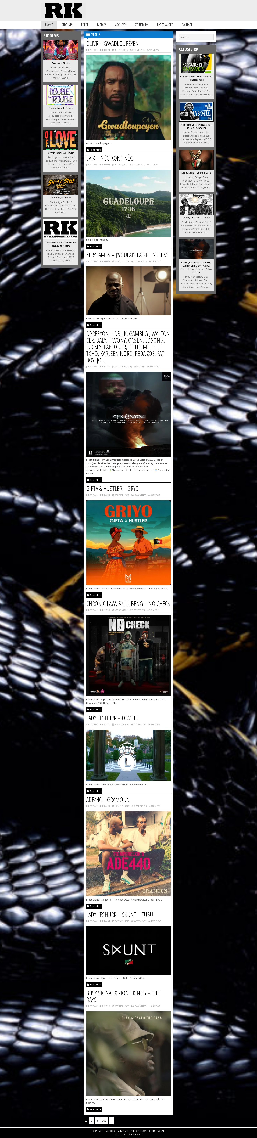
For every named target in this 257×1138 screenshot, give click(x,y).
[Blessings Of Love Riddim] (60, 148)
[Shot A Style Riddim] (60, 193)
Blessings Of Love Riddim (61, 152)
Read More (95, 149)
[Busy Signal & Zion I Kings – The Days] (128, 1095)
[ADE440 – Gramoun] (128, 895)
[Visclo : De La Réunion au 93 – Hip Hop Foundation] (196, 120)
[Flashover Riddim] (60, 59)
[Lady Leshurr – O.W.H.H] (128, 780)
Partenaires (165, 24)
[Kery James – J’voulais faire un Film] (128, 314)
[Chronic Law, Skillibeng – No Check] (128, 695)
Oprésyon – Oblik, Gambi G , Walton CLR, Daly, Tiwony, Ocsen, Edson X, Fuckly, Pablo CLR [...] (196, 267)
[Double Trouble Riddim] (60, 104)
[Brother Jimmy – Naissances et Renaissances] (196, 72)
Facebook (110, 1131)
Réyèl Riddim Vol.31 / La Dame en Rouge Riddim (61, 244)
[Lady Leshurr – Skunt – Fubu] (128, 973)
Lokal (84, 24)
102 (104, 1120)
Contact (187, 24)
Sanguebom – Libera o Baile (196, 172)
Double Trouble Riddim (61, 107)
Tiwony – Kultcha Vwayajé (196, 217)
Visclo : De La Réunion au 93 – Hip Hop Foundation (196, 126)
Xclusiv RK (141, 24)
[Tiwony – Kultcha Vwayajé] (196, 213)
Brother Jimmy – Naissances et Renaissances (196, 78)
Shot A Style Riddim (61, 197)
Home (49, 24)
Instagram (122, 1131)
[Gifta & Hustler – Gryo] (128, 584)
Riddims (67, 24)
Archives (121, 24)
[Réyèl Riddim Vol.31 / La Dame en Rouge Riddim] (60, 238)
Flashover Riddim (61, 63)
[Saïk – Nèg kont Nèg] (128, 235)
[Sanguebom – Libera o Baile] (196, 168)
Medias (101, 24)
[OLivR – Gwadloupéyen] (128, 139)
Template (131, 1134)
